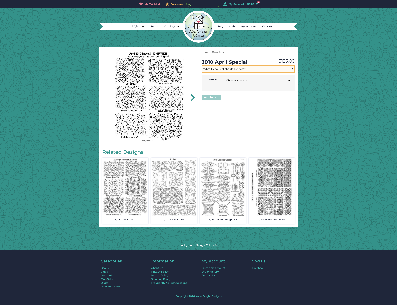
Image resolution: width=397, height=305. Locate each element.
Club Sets (218, 52)
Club (232, 26)
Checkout (268, 26)
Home (205, 52)
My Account (248, 26)
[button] (191, 97)
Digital (136, 26)
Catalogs (169, 26)
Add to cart (211, 97)
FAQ (220, 26)
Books (154, 26)
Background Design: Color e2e (198, 245)
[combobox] (203, 4)
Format (212, 79)
